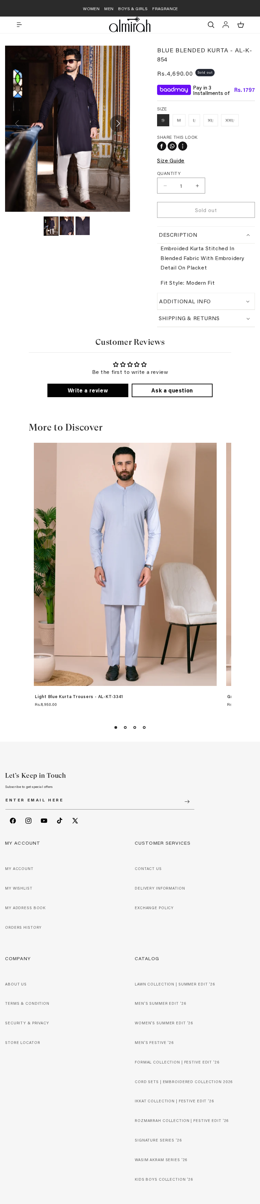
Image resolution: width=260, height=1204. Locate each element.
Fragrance (165, 8)
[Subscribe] (186, 802)
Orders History (23, 927)
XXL (232, 121)
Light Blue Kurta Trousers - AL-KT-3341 (79, 696)
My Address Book (25, 907)
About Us (16, 984)
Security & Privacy (27, 1023)
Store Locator (22, 1042)
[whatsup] (172, 146)
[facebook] (161, 146)
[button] (19, 24)
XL (213, 121)
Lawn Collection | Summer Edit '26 (175, 984)
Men (108, 8)
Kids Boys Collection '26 (164, 1179)
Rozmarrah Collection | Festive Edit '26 (182, 1120)
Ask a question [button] (172, 390)
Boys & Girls (133, 8)
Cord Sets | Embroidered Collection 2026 (184, 1081)
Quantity (168, 173)
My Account (19, 868)
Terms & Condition (27, 1003)
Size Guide (171, 160)
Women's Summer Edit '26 (164, 1023)
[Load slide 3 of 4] (134, 727)
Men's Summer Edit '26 (160, 1003)
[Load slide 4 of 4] (144, 727)
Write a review (88, 390)
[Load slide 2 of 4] (125, 727)
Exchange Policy (154, 907)
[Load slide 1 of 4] (116, 727)
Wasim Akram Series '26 (161, 1159)
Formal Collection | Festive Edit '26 (177, 1062)
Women (91, 8)
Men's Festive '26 (154, 1042)
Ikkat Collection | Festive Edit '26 (174, 1101)
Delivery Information (160, 888)
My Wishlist (18, 888)
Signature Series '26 (158, 1140)
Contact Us (148, 868)
